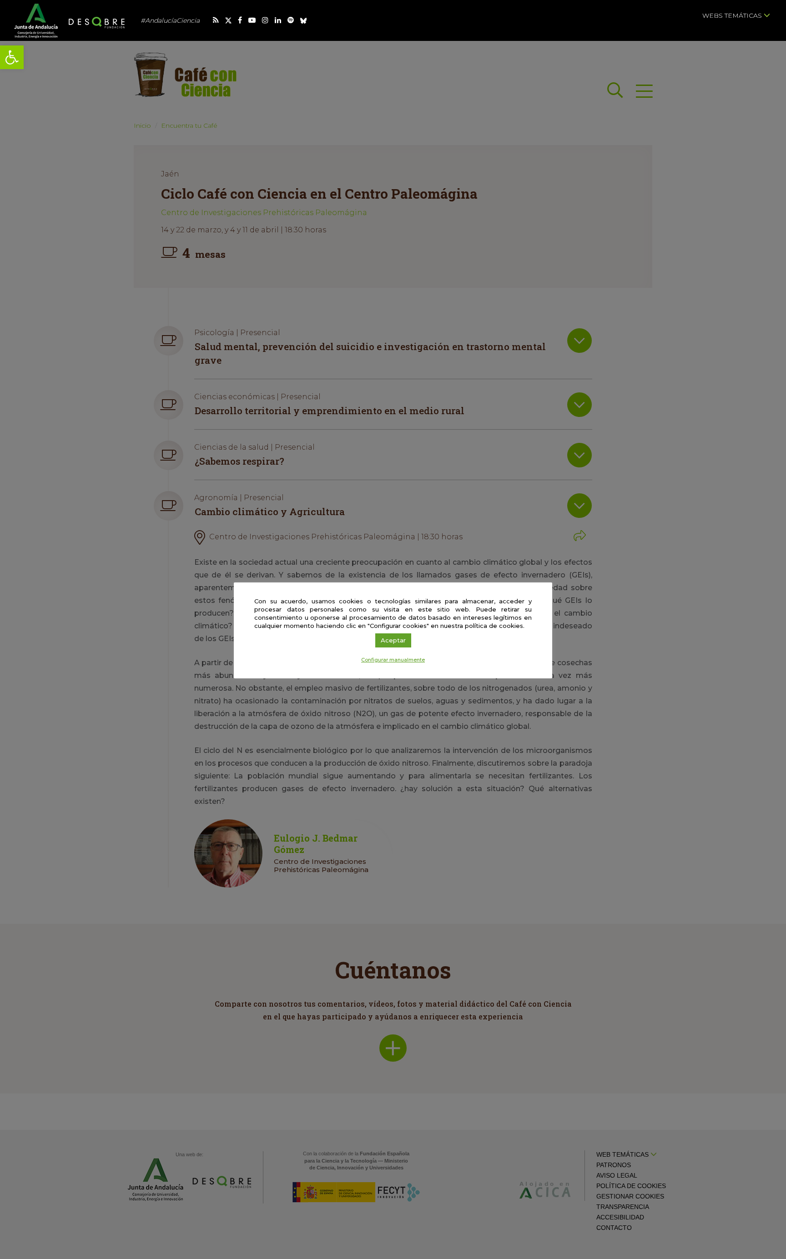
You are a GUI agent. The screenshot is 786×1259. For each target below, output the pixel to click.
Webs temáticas (733, 15)
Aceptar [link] (393, 640)
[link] (12, 57)
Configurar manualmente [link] (393, 660)
